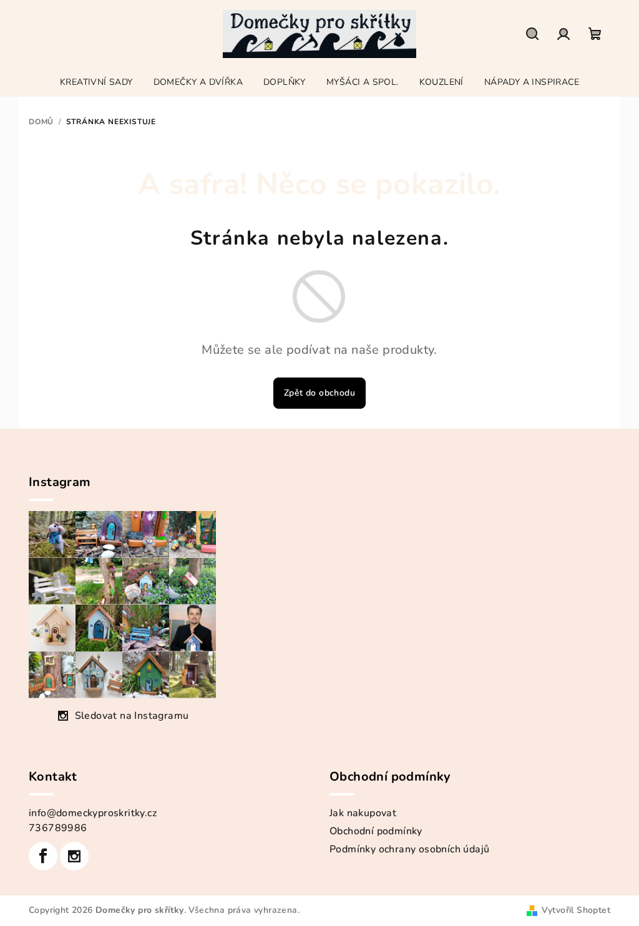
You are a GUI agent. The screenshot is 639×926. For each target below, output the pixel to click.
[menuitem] (96, 82)
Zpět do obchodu (319, 393)
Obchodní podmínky (375, 831)
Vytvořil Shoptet (576, 910)
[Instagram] (74, 856)
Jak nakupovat (362, 813)
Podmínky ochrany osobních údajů (409, 849)
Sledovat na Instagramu (132, 716)
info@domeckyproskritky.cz (93, 813)
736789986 (58, 828)
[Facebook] (43, 856)
